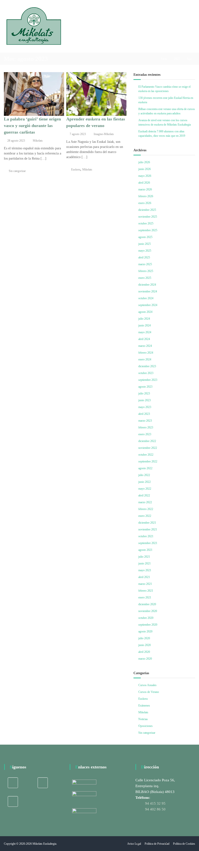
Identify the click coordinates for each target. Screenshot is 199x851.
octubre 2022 (145, 454)
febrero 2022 (145, 509)
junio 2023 (144, 400)
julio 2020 (144, 638)
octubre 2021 (145, 536)
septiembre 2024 (147, 305)
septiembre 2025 (147, 230)
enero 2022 (144, 516)
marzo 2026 (145, 189)
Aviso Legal (134, 843)
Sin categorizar (17, 171)
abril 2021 (144, 577)
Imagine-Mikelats (104, 134)
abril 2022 (144, 495)
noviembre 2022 (147, 448)
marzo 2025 (145, 264)
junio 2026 (144, 169)
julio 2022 (144, 475)
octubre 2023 (145, 373)
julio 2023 (144, 393)
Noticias (143, 719)
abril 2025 (144, 257)
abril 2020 (144, 652)
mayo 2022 (144, 488)
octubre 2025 (145, 223)
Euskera (75, 169)
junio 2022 (144, 482)
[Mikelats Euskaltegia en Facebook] (13, 782)
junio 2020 (144, 645)
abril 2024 (144, 339)
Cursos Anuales (147, 685)
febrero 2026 (145, 196)
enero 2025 (144, 278)
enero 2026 (144, 203)
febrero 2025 (145, 271)
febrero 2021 (145, 590)
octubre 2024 (145, 298)
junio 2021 (144, 563)
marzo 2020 (145, 658)
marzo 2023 (145, 420)
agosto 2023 (145, 386)
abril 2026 (144, 182)
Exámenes (144, 705)
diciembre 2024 (147, 284)
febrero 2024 (145, 352)
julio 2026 (144, 162)
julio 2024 (144, 318)
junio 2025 (144, 244)
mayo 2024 (144, 332)
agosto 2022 (145, 468)
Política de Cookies (184, 843)
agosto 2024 (145, 312)
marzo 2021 (145, 584)
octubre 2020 (145, 618)
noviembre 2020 (147, 611)
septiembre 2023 (147, 380)
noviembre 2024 (147, 291)
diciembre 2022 (147, 441)
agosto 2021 (145, 550)
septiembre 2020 (147, 624)
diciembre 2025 (147, 210)
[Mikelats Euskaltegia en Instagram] (13, 801)
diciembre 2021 (147, 522)
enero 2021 (144, 597)
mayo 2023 (144, 407)
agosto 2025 (145, 237)
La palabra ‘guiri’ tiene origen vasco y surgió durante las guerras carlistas (32, 126)
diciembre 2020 (147, 604)
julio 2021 (144, 556)
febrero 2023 (145, 427)
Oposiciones (145, 726)
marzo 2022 (145, 502)
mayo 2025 (144, 250)
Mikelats (38, 140)
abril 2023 (144, 414)
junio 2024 (144, 325)
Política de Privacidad (157, 843)
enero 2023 (144, 434)
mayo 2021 (144, 570)
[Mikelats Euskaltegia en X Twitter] (43, 782)
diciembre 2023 (147, 366)
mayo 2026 (144, 176)
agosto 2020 (145, 631)
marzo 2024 (145, 346)
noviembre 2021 (147, 529)
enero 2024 (144, 359)
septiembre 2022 (147, 461)
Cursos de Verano (148, 692)
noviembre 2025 (147, 216)
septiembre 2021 (147, 543)
